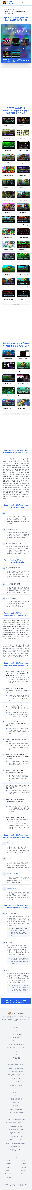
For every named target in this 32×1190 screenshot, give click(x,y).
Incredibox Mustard (16, 1126)
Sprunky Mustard (16, 1146)
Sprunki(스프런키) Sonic (9, 645)
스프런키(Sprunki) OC (16, 1136)
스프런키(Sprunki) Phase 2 (16, 1071)
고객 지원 (16, 1095)
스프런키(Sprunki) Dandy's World (16, 1123)
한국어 (8, 1170)
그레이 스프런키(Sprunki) (16, 1112)
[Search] (18, 2)
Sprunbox (16, 1082)
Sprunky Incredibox (16, 1085)
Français (23, 1167)
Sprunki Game (10, 9)
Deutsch (8, 1167)
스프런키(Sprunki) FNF (16, 1129)
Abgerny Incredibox (16, 1116)
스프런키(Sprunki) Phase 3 (16, 1075)
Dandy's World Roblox (16, 1140)
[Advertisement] (16, 84)
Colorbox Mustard (16, 1109)
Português (8, 1174)
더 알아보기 (16, 1106)
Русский (8, 1177)
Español (23, 1170)
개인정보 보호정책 (16, 1099)
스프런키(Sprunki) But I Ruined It (16, 1143)
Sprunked (16, 1041)
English (8, 1160)
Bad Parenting (16, 1078)
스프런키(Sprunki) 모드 (16, 1068)
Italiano (23, 1174)
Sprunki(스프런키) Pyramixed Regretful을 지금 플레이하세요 (16, 1001)
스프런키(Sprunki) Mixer (16, 1150)
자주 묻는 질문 (16, 1058)
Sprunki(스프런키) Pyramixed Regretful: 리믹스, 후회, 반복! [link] (16, 12)
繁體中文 (8, 1164)
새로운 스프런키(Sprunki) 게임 (16, 1048)
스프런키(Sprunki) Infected (16, 1044)
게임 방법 (16, 1054)
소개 (16, 1061)
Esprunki (16, 1037)
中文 (23, 1160)
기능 (16, 1051)
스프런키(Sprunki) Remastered (16, 1119)
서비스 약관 (16, 1102)
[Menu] (27, 2)
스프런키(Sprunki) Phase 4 (16, 1065)
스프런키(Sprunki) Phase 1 (16, 1133)
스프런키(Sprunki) (16, 1034)
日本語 (24, 1164)
